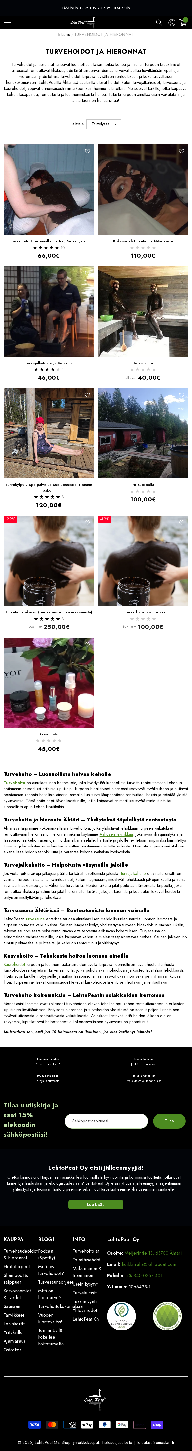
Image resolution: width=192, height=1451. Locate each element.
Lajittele (77, 124)
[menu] (7, 22)
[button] (159, 22)
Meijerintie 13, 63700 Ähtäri (153, 1253)
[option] (96, 8)
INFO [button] (79, 1239)
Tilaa (169, 1121)
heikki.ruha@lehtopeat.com (149, 1264)
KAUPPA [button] (14, 1239)
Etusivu (64, 34)
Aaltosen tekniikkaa (116, 834)
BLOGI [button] (46, 1239)
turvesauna (35, 919)
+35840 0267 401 (144, 1275)
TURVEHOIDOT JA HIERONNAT (104, 34)
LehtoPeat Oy (47, 1442)
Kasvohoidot (14, 964)
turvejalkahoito (133, 873)
